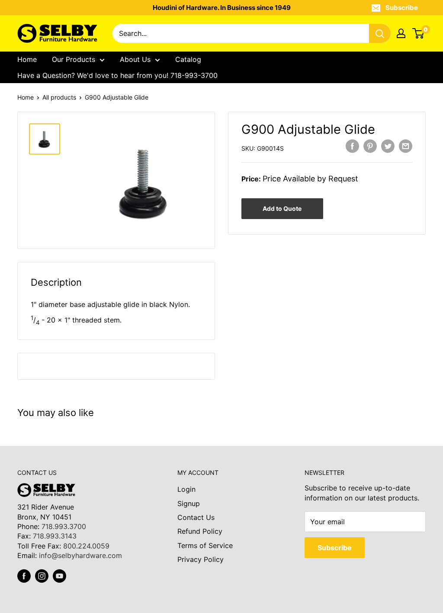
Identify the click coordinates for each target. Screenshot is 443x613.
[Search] (380, 33)
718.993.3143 (55, 536)
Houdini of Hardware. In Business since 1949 (222, 7)
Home (27, 59)
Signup (188, 503)
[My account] (401, 33)
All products (59, 97)
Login (186, 489)
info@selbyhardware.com (80, 555)
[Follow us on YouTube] (59, 576)
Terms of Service (205, 545)
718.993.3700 (64, 526)
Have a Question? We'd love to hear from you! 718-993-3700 (117, 75)
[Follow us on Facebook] (24, 576)
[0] (418, 33)
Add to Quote (282, 208)
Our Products (73, 59)
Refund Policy (199, 531)
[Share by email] (405, 146)
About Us (135, 59)
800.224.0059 (86, 546)
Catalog (188, 59)
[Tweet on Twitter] (388, 146)
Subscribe (401, 7)
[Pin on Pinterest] (370, 146)
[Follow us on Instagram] (41, 576)
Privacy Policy (200, 559)
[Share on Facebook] (352, 146)
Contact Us (196, 517)
